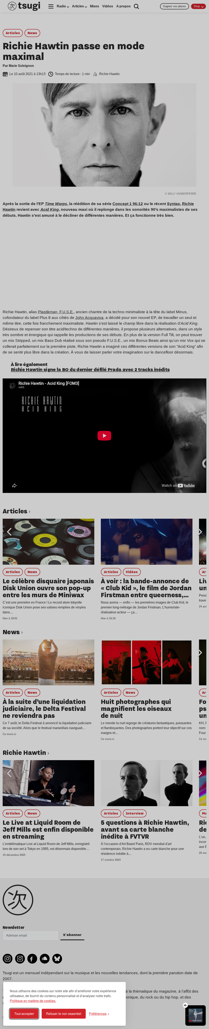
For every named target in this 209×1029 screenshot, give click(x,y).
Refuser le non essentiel (63, 1013)
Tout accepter (24, 1013)
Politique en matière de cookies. (33, 1000)
